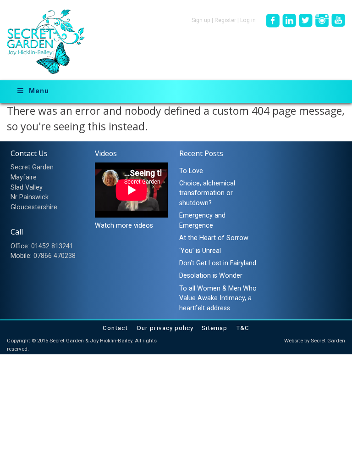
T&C (242, 327)
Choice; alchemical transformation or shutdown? (207, 193)
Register (225, 20)
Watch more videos (124, 225)
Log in (248, 20)
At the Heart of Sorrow (213, 238)
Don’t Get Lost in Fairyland (217, 263)
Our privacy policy (165, 327)
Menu (39, 91)
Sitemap (214, 327)
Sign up (201, 20)
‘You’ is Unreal (200, 251)
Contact (115, 327)
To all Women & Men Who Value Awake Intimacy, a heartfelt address (218, 298)
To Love (191, 171)
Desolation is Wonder (210, 276)
